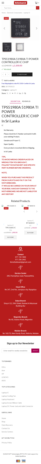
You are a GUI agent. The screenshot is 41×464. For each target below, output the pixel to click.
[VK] (12, 93)
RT (30, 226)
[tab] (15, 101)
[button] (4, 28)
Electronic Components (14, 13)
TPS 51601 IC (10, 228)
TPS (10, 230)
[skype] (25, 93)
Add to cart (23, 74)
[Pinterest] (15, 93)
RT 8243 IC (30, 223)
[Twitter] (7, 93)
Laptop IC (27, 13)
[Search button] (37, 7)
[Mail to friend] (17, 93)
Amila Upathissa (20, 456)
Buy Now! (10, 237)
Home (4, 13)
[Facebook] (10, 93)
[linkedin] (20, 93)
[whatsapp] (22, 93)
